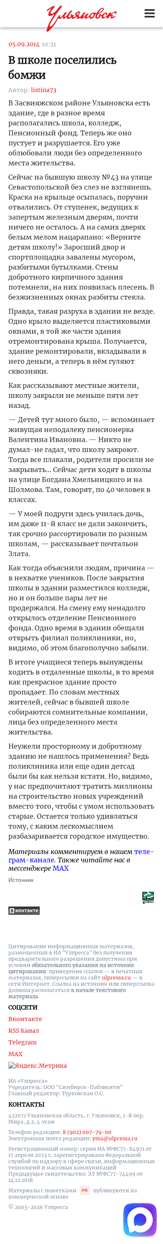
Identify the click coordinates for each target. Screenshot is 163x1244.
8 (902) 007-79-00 (87, 1132)
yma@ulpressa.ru (115, 1138)
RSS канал (23, 1030)
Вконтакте (25, 1019)
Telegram (22, 1042)
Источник (20, 880)
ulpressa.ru (116, 977)
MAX (61, 868)
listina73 (43, 90)
